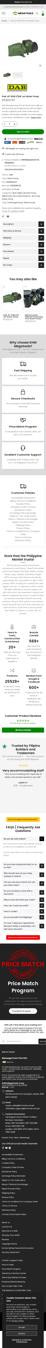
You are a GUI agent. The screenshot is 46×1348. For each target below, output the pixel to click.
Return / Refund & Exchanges (23, 521)
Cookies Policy (23, 506)
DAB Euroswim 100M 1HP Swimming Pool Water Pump (34, 319)
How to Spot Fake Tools (12, 1288)
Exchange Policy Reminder (23, 515)
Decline (21, 1333)
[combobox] (22, 1044)
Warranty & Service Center (14, 1276)
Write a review (23, 732)
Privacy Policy (18, 1321)
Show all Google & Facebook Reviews (22, 822)
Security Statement (11, 1255)
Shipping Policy (23, 527)
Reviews (5, 1242)
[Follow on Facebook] (3, 1150)
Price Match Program (21, 1013)
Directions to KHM (10, 1233)
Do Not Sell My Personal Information (18, 1251)
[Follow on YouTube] (6, 1150)
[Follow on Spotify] (10, 1150)
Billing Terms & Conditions (23, 503)
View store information (14, 172)
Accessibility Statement (23, 500)
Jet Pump (35, 198)
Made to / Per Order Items (23, 518)
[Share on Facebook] (3, 219)
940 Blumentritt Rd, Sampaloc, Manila (27, 9)
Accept (22, 1327)
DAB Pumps (7, 198)
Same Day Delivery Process (14, 1280)
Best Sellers (18, 195)
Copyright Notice (9, 1246)
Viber (16, 1140)
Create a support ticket (12, 1263)
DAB (11, 177)
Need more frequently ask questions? (23, 940)
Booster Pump (30, 195)
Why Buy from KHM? (11, 1238)
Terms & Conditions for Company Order (23, 535)
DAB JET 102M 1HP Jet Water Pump (11, 318)
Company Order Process (23, 509)
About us (6, 1225)
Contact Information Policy (14, 1217)
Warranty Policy (23, 542)
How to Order (8, 1267)
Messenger (25, 1140)
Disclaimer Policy (23, 512)
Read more (36, 120)
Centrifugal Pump (15, 205)
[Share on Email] (8, 219)
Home (4, 23)
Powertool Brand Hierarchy (13, 1284)
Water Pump (13, 181)
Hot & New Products (22, 198)
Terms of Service (23, 539)
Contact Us (7, 1229)
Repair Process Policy (23, 524)
